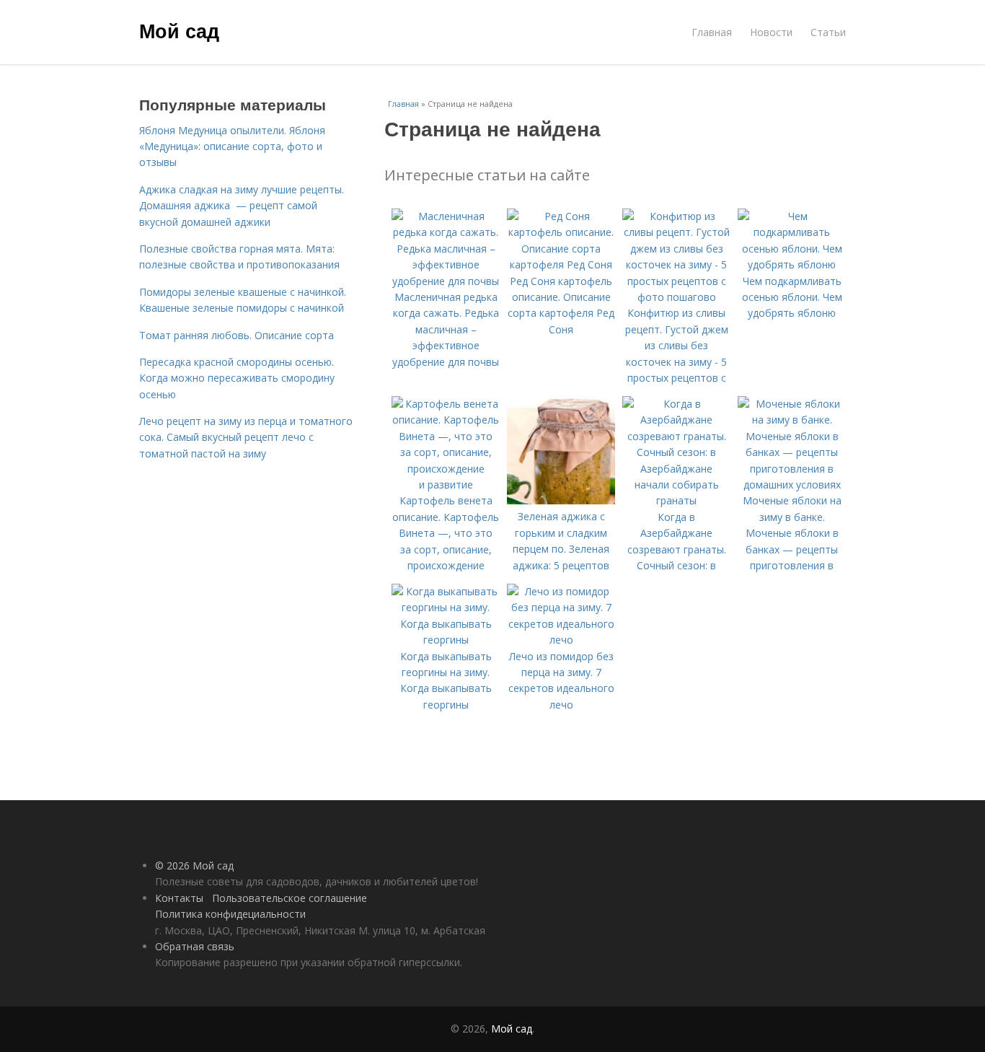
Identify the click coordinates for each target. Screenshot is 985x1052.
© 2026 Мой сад (194, 865)
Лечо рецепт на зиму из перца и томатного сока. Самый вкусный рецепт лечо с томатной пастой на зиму (246, 437)
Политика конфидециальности (230, 914)
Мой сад (179, 30)
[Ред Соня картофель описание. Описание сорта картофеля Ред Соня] (561, 264)
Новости (771, 32)
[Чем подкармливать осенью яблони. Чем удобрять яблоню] (792, 264)
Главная (712, 32)
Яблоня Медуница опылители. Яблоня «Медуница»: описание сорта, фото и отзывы (232, 146)
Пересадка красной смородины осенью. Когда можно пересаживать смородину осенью (237, 378)
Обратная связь (194, 946)
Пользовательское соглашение (289, 898)
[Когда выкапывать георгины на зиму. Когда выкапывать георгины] (446, 639)
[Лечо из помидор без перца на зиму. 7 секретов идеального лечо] (561, 639)
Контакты (179, 898)
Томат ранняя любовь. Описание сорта (236, 335)
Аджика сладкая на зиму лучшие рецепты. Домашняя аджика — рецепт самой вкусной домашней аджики (241, 206)
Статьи (828, 32)
